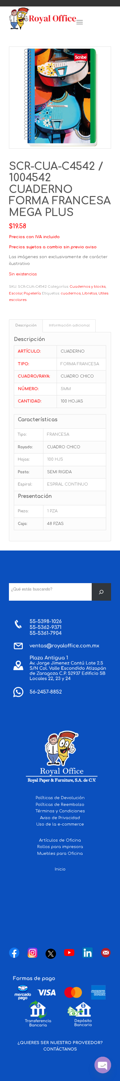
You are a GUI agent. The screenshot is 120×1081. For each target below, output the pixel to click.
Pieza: (23, 511)
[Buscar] (101, 592)
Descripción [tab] (26, 325)
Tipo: (22, 434)
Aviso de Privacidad (60, 818)
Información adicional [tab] (69, 325)
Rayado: (25, 447)
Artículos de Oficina (60, 840)
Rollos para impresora (60, 847)
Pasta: (24, 472)
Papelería (32, 293)
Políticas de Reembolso (60, 805)
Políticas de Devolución (60, 798)
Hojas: (24, 459)
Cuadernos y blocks (88, 287)
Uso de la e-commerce (60, 824)
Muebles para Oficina (60, 853)
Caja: (22, 524)
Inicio (60, 869)
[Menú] (79, 22)
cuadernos (71, 293)
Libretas (89, 293)
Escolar (15, 293)
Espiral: (25, 484)
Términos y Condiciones (60, 811)
